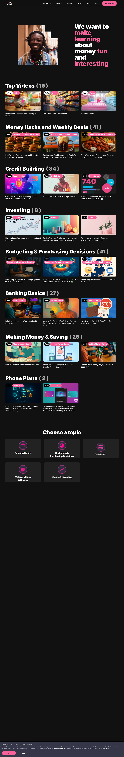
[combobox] (46, 3)
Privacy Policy (105, 748)
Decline (24, 753)
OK (9, 753)
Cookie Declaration (59, 748)
